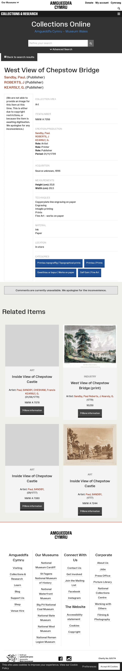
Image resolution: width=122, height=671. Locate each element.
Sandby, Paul (81, 396)
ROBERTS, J (14, 82)
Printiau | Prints (94, 263)
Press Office (102, 575)
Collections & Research (19, 13)
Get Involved (74, 574)
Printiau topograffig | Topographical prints (58, 263)
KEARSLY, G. (14, 87)
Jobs (103, 569)
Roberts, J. (95, 396)
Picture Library (102, 581)
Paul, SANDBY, (25, 390)
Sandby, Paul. (15, 77)
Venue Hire (17, 610)
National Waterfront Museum (46, 594)
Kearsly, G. (108, 396)
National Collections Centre (103, 593)
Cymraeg (116, 2)
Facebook (74, 591)
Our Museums (9, 2)
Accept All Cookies (109, 666)
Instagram (74, 597)
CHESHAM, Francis (44, 390)
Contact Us (74, 567)
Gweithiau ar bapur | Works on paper (55, 272)
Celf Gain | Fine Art (89, 272)
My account (102, 2)
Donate (89, 2)
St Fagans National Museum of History (46, 578)
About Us (102, 562)
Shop (17, 604)
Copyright (74, 631)
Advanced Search (62, 49)
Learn (17, 585)
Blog (17, 591)
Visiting (17, 567)
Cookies (74, 625)
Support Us (17, 597)
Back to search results (20, 57)
